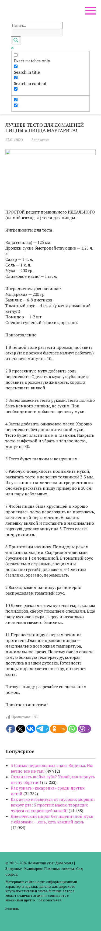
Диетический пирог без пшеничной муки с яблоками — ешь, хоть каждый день (52, 819)
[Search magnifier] (16, 40)
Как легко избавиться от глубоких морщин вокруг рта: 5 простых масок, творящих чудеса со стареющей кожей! (53, 805)
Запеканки (40, 140)
